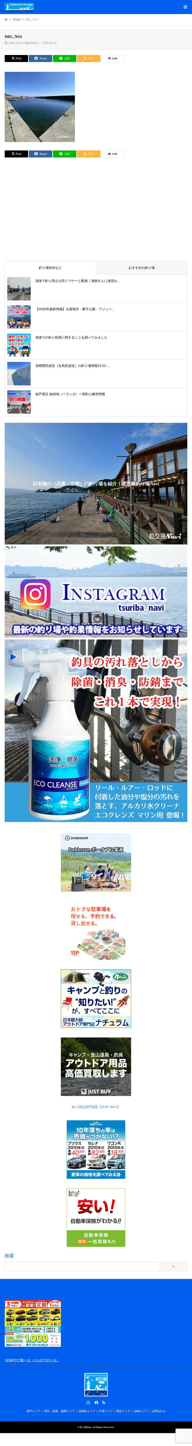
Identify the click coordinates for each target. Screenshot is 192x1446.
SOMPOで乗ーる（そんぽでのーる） (32, 1360)
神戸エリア (33, 1411)
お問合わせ (158, 1411)
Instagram (88, 1402)
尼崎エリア (141, 1411)
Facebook (96, 1402)
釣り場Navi (86, 1427)
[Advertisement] (96, 222)
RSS (103, 1402)
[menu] (185, 7)
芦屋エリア (106, 1411)
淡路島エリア (86, 1411)
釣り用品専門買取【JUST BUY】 (96, 1107)
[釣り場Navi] (19, 7)
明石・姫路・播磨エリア (59, 1411)
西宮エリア (123, 1411)
